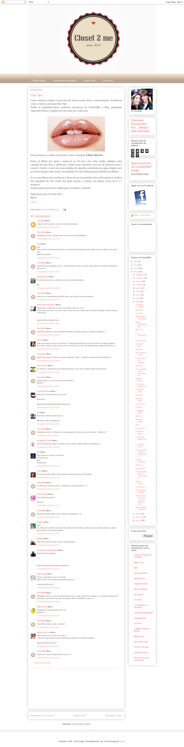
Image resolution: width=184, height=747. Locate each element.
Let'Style (137, 623)
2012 (136, 272)
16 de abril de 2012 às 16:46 (48, 372)
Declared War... (139, 345)
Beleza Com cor (43, 632)
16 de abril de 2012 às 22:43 (48, 517)
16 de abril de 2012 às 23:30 (48, 545)
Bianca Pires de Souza (46, 305)
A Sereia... (139, 407)
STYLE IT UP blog (141, 647)
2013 (136, 268)
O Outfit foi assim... (139, 433)
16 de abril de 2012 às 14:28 (48, 227)
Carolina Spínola (43, 391)
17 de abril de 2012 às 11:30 (48, 616)
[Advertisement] (76, 688)
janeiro (139, 520)
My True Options (140, 589)
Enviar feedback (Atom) (81, 724)
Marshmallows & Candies (141, 508)
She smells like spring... (141, 385)
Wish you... (139, 366)
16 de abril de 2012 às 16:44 (48, 361)
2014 (136, 265)
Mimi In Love (42, 607)
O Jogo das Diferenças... (141, 439)
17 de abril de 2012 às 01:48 (48, 588)
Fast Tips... (139, 310)
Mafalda (40, 539)
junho (138, 295)
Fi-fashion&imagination (143, 613)
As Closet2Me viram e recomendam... (140, 475)
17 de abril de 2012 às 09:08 (48, 602)
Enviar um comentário (42, 663)
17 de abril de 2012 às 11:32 (48, 627)
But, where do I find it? (141, 354)
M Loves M (138, 594)
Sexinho (40, 522)
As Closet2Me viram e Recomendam (140, 372)
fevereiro (139, 517)
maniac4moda (140, 618)
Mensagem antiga (114, 715)
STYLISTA (138, 600)
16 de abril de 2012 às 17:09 (48, 408)
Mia (38, 413)
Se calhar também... (140, 306)
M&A (136, 568)
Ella (38, 452)
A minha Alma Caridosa (140, 491)
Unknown (41, 221)
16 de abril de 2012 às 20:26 (48, 447)
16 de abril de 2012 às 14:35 (48, 239)
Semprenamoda (140, 573)
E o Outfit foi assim (140, 446)
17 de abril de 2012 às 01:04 (48, 569)
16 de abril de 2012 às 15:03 (48, 300)
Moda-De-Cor (139, 578)
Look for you (140, 404)
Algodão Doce (42, 277)
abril (138, 302)
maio (138, 298)
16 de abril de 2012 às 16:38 (48, 335)
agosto (138, 288)
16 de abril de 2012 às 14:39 (48, 258)
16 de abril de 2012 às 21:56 (48, 489)
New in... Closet (139, 482)
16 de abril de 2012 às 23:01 (48, 534)
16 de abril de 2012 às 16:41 (48, 349)
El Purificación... (141, 335)
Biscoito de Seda (141, 642)
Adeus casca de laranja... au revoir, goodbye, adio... (141, 500)
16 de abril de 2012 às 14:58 (48, 288)
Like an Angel (140, 341)
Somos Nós (89, 80)
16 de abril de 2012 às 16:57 (48, 386)
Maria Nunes (42, 366)
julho (138, 291)
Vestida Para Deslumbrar (47, 550)
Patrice (40, 340)
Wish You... (139, 330)
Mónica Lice (139, 562)
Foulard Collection (140, 461)
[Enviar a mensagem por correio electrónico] (64, 210)
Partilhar (33, 202)
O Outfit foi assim (139, 391)
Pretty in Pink (42, 494)
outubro (139, 281)
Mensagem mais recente (41, 715)
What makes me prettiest (141, 318)
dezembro (140, 275)
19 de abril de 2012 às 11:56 (48, 658)
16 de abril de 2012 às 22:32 (48, 506)
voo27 (39, 471)
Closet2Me (46, 210)
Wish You (139, 416)
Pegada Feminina (141, 584)
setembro (139, 285)
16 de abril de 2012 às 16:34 (48, 323)
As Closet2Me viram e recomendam (140, 453)
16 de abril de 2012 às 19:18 (48, 424)
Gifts (137, 425)
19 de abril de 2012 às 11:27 (48, 646)
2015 (136, 262)
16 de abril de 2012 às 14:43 (48, 272)
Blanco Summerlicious (140, 324)
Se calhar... (139, 313)
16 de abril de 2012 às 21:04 (48, 466)
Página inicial (39, 80)
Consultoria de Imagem (64, 80)
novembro (140, 278)
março (138, 514)
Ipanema (138, 349)
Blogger (122, 741)
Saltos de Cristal (141, 652)
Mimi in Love (139, 636)
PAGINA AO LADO (44, 441)
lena (38, 244)
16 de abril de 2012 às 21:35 (48, 478)
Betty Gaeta (42, 574)
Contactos (107, 80)
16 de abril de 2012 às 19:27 (48, 435)
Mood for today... (139, 380)
